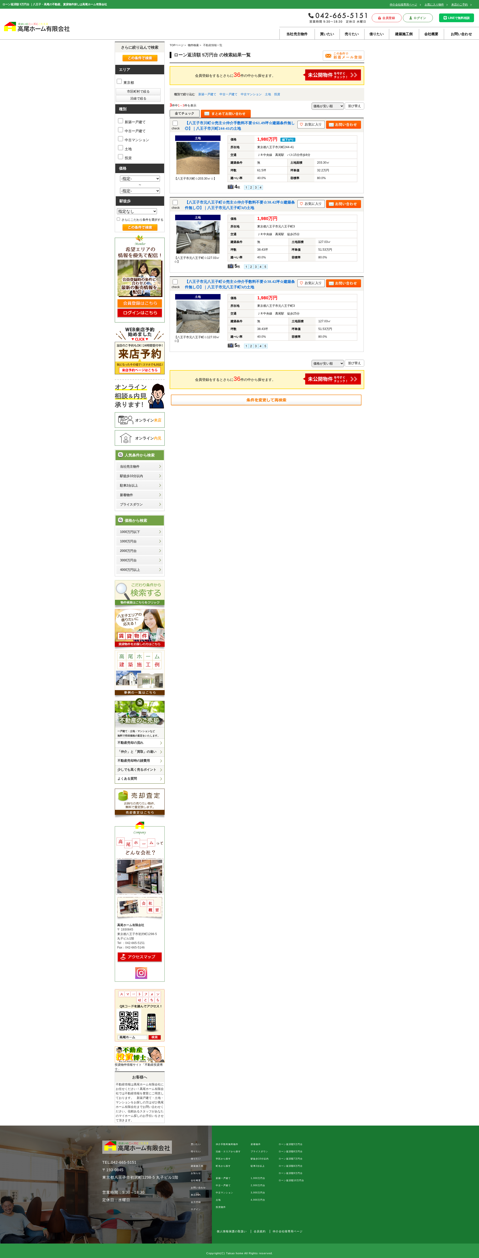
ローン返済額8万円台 (291, 1166)
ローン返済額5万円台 (291, 1144)
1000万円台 (128, 541)
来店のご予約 (459, 4)
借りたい (376, 33)
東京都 (128, 83)
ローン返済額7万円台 (291, 1158)
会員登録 (388, 17)
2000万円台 (128, 551)
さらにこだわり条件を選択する (142, 219)
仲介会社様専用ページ (403, 4)
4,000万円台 (258, 1200)
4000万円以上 (130, 570)
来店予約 (196, 1195)
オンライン (148, 420)
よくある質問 (127, 778)
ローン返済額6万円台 (291, 1151)
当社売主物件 (297, 33)
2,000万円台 (258, 1185)
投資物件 (221, 1207)
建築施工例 (404, 33)
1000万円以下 (130, 532)
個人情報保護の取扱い (232, 1231)
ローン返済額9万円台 (291, 1173)
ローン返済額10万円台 (291, 1180)
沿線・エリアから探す (228, 1151)
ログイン (419, 17)
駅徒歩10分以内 (131, 476)
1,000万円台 (258, 1178)
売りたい (352, 33)
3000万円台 (128, 560)
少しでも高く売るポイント (137, 769)
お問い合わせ (461, 33)
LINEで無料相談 (459, 17)
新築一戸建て (207, 94)
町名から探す (223, 1166)
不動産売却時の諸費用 (134, 760)
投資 (277, 94)
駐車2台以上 (129, 485)
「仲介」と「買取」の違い (137, 751)
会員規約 (260, 1231)
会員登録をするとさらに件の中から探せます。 (235, 74)
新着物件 (126, 495)
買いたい (327, 33)
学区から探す (223, 1158)
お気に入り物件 (434, 4)
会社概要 (431, 33)
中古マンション (251, 94)
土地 (268, 94)
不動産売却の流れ (130, 742)
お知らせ (196, 1173)
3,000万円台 (258, 1192)
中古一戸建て (229, 94)
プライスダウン (131, 504)
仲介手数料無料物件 (227, 1144)
